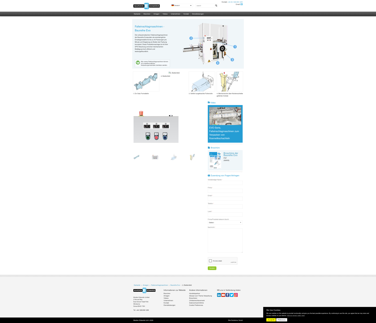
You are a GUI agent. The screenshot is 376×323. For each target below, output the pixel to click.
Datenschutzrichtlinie (196, 303)
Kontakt (186, 14)
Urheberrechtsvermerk (197, 300)
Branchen (147, 14)
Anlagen (156, 14)
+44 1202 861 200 (142, 310)
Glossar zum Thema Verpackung (200, 296)
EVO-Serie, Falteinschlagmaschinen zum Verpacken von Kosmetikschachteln (224, 133)
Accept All (271, 320)
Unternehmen (175, 14)
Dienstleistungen (198, 14)
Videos (165, 14)
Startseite (137, 14)
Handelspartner (194, 293)
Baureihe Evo (175, 285)
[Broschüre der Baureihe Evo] (215, 160)
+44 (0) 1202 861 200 (235, 2)
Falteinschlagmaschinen (159, 285)
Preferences (282, 320)
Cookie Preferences (196, 305)
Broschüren (193, 298)
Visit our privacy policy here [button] (296, 315)
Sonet (241, 320)
